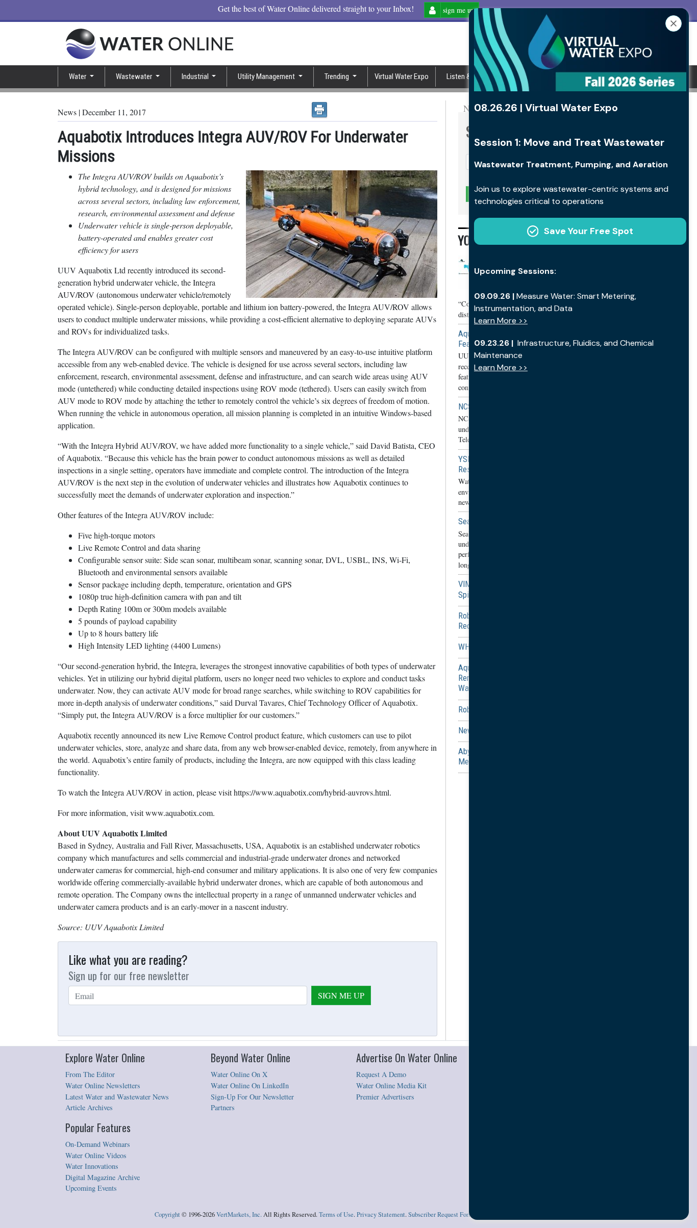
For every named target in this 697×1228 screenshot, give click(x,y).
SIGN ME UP (341, 995)
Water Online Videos (96, 1155)
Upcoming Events (91, 1188)
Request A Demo (381, 1074)
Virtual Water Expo (402, 76)
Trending (338, 76)
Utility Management (267, 76)
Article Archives (89, 1107)
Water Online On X (239, 1074)
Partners (223, 1107)
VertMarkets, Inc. (239, 1214)
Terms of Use (336, 1214)
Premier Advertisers (385, 1097)
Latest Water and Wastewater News (117, 1097)
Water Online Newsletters (102, 1085)
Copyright (167, 1214)
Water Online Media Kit (391, 1085)
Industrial (196, 76)
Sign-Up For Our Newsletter (252, 1097)
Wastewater (135, 76)
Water (78, 76)
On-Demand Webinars (97, 1144)
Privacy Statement (381, 1214)
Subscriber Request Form (441, 1214)
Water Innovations (91, 1166)
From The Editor (90, 1074)
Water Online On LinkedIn (250, 1085)
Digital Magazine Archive (102, 1177)
